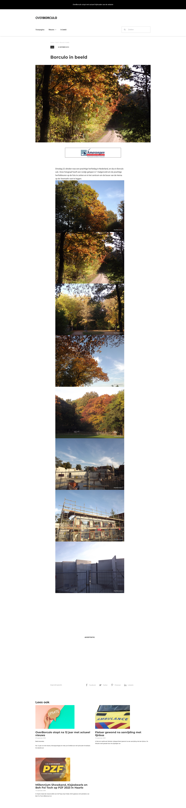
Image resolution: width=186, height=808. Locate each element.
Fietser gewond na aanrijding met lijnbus (118, 734)
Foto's (57, 42)
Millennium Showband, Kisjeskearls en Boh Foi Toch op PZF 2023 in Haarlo (61, 786)
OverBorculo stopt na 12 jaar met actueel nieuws (62, 734)
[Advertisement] (89, 612)
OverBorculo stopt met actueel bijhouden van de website (93, 4)
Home (52, 42)
